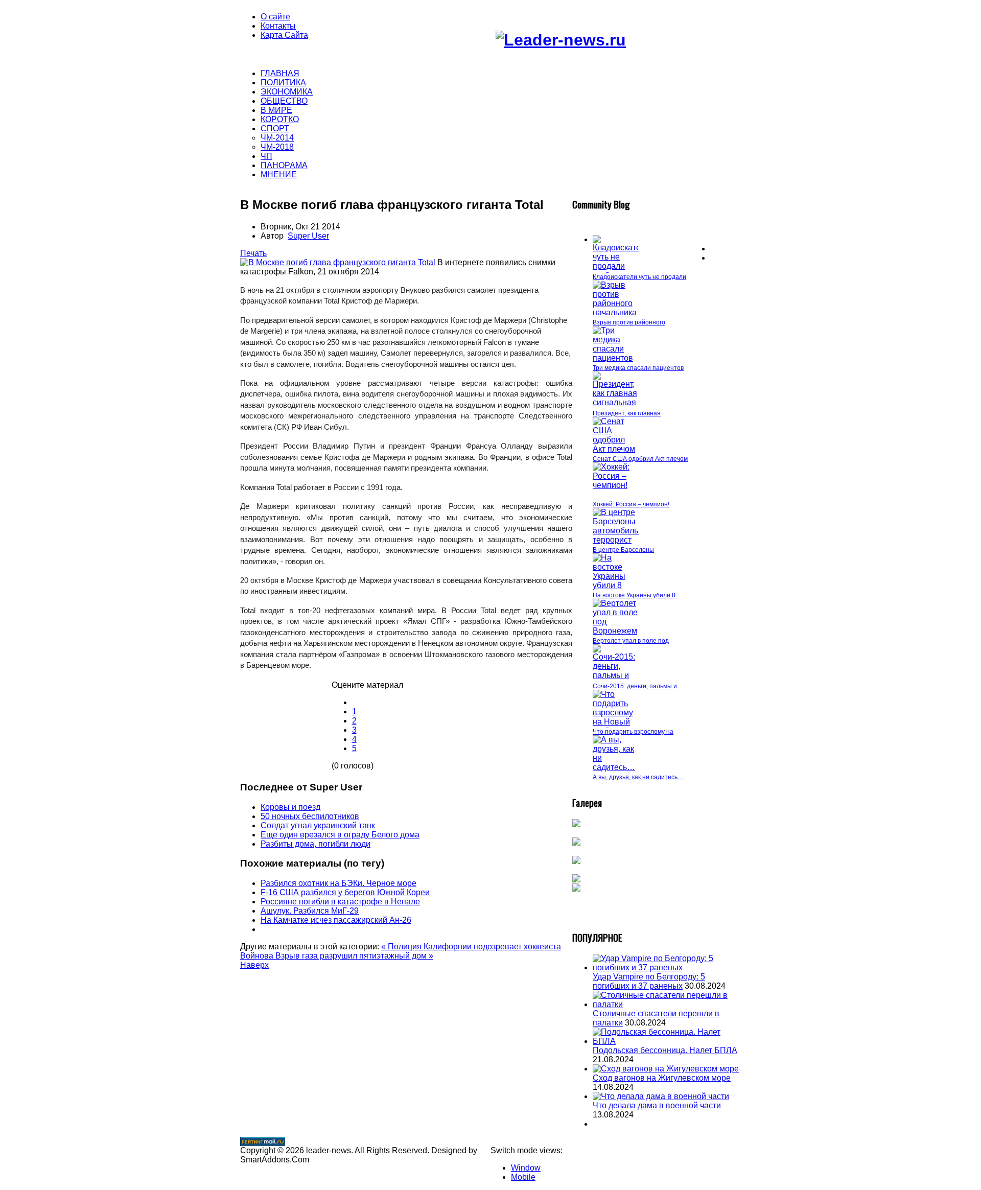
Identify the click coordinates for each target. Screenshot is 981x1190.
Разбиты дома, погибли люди (315, 843)
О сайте (275, 16)
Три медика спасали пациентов (638, 367)
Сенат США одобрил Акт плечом (640, 458)
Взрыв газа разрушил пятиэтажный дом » (354, 955)
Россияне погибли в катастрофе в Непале (340, 901)
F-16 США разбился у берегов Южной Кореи (345, 892)
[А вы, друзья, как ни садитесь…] (616, 767)
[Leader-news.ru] (561, 40)
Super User (308, 235)
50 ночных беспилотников (310, 816)
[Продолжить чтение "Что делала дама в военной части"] (661, 1096)
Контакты (278, 25)
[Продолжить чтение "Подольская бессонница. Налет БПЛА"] (667, 1041)
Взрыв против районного (629, 322)
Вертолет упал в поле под (631, 640)
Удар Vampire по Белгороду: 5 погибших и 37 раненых (649, 981)
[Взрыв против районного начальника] (616, 312)
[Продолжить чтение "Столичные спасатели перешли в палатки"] (667, 1004)
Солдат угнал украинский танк (318, 825)
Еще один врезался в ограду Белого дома (340, 834)
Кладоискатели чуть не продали (639, 277)
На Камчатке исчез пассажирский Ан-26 (336, 920)
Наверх (254, 965)
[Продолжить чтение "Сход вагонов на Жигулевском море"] (666, 1068)
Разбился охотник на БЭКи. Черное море (338, 883)
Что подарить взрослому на (633, 731)
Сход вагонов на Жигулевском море (662, 1078)
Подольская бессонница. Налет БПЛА (665, 1050)
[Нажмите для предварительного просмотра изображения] (338, 262)
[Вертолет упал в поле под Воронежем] (616, 630)
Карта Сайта (284, 35)
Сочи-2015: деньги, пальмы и (635, 686)
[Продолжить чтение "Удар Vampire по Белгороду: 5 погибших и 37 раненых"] (667, 967)
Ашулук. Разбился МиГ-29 (310, 910)
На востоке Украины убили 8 (634, 595)
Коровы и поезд (290, 807)
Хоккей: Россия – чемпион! (631, 504)
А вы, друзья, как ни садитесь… (638, 777)
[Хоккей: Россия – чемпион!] (616, 485)
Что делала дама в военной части (657, 1105)
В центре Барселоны (623, 549)
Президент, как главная (627, 413)
